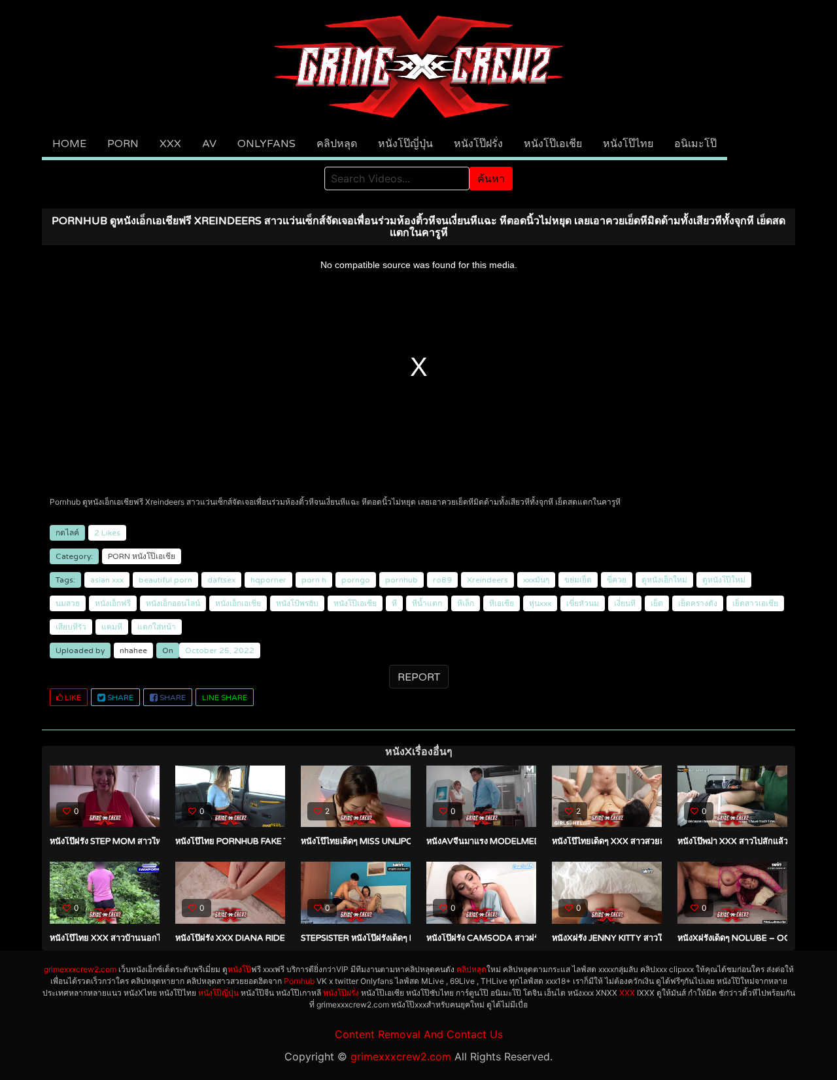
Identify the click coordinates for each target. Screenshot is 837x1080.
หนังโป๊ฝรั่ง (478, 143)
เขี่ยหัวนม (582, 603)
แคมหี (111, 627)
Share (119, 697)
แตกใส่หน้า (156, 627)
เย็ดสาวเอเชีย (755, 603)
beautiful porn (165, 579)
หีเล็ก (465, 603)
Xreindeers (487, 579)
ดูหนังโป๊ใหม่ (723, 579)
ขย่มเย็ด (578, 579)
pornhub (401, 579)
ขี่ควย (616, 579)
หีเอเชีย (501, 603)
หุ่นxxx (540, 603)
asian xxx (107, 579)
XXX (170, 143)
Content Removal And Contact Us (419, 1034)
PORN (123, 143)
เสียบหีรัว (71, 627)
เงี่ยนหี (625, 603)
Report (419, 677)
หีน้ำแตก (427, 603)
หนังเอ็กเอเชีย (238, 603)
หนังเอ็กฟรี (113, 603)
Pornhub (299, 981)
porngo (355, 579)
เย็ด (657, 603)
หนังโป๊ (239, 969)
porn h (313, 579)
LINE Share (224, 697)
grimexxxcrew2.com (80, 969)
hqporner (268, 579)
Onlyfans (266, 143)
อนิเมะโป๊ (695, 143)
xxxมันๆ (536, 579)
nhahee (133, 650)
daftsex (221, 579)
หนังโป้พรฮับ (297, 603)
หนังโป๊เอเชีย (553, 143)
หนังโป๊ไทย (628, 143)
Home (69, 143)
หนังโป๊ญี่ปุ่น (405, 143)
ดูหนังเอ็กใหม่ (664, 579)
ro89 (442, 579)
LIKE (72, 697)
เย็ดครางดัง (697, 603)
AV (209, 143)
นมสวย (68, 603)
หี (394, 603)
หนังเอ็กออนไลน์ (173, 603)
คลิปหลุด (336, 143)
